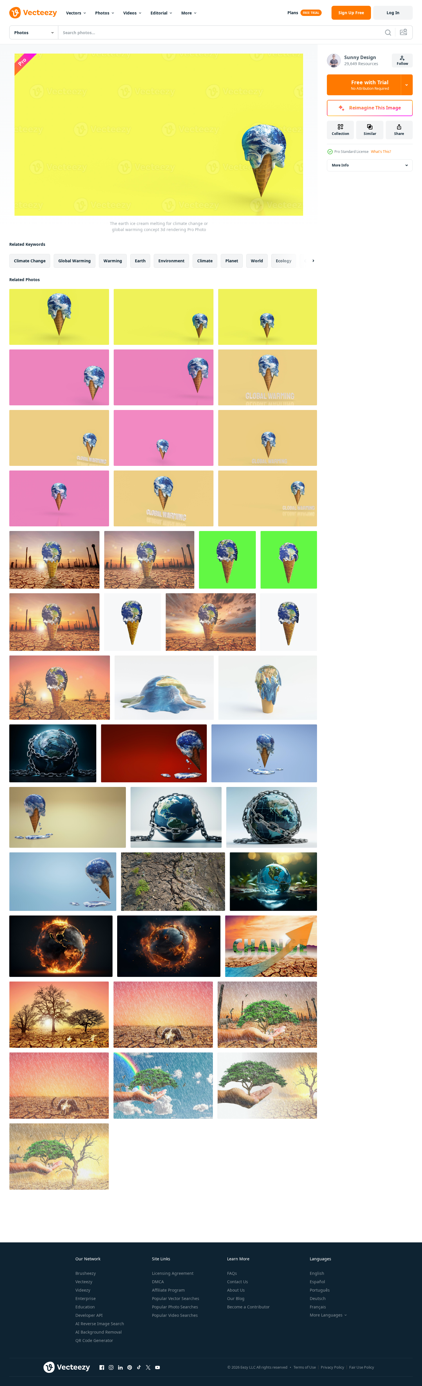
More (186, 13)
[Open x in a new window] (148, 1367)
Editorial (159, 13)
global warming (74, 260)
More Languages (326, 1315)
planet (231, 260)
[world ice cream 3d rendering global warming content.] (154, 753)
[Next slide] (308, 261)
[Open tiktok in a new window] (139, 1367)
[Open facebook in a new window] (101, 1367)
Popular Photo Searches (175, 1307)
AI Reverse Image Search (99, 1323)
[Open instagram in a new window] (111, 1367)
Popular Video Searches (175, 1315)
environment (171, 260)
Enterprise (85, 1298)
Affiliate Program (168, 1290)
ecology (283, 260)
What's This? (381, 151)
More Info (340, 165)
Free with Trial (370, 85)
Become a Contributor (248, 1307)
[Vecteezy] (33, 13)
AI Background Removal (98, 1332)
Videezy (82, 1290)
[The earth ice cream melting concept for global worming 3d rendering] (59, 377)
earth (140, 260)
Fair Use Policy (361, 1367)
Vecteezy (83, 1281)
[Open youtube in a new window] (157, 1367)
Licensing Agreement (172, 1273)
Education (85, 1307)
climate (205, 260)
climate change (30, 260)
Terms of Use (305, 1367)
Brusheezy (85, 1273)
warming (113, 260)
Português (320, 1290)
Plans (292, 12)
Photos (102, 13)
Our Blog (235, 1298)
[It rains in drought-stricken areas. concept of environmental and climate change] (163, 1015)
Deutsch (318, 1298)
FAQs (232, 1273)
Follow (402, 63)
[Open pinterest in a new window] (129, 1367)
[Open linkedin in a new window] (120, 1367)
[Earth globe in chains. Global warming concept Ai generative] (52, 753)
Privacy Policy (332, 1367)
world (257, 260)
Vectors (73, 13)
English (317, 1273)
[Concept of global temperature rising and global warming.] (271, 946)
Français (318, 1307)
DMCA (158, 1281)
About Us (236, 1290)
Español (317, 1281)
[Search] (388, 32)
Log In (393, 12)
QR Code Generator (94, 1340)
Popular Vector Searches (175, 1298)
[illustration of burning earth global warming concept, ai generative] (61, 946)
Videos (130, 13)
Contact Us (237, 1281)
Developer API (89, 1315)
